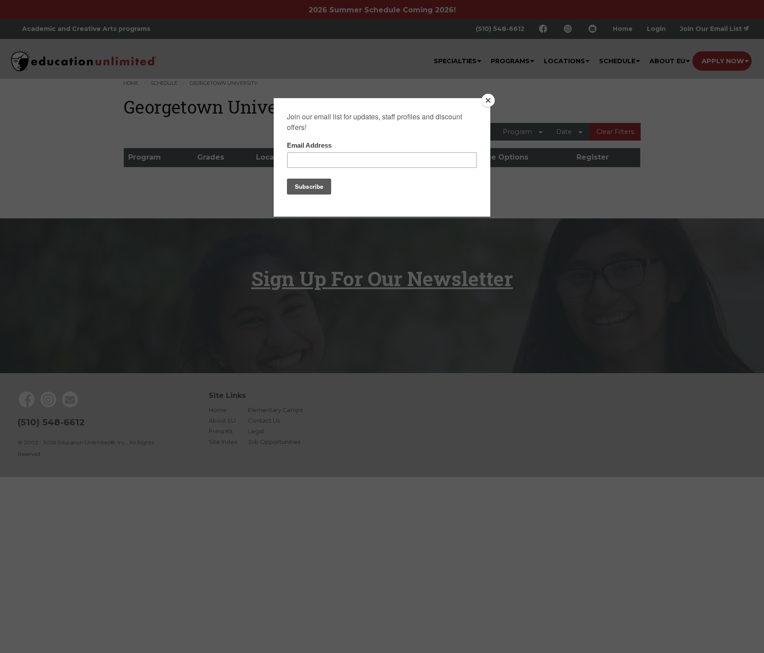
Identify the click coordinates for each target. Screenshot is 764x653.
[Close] (488, 100)
